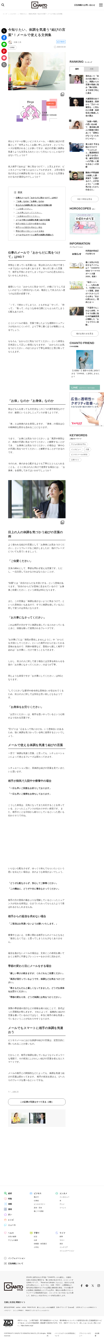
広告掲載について (15, 1263)
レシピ (11, 1220)
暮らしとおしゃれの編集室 (46, 1307)
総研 (10, 1193)
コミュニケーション (67, 1251)
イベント (63, 1208)
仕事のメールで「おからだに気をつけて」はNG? (37, 198)
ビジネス (13, 14)
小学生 (36, 1247)
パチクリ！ (8, 1310)
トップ (5, 14)
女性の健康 (12, 1236)
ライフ (62, 1233)
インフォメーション (16, 1258)
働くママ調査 (39, 1211)
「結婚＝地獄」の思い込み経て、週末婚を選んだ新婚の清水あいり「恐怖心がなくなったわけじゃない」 (92, 130)
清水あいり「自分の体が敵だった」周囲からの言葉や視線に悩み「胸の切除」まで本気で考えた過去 (92, 84)
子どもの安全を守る (78, 444)
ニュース (12, 1225)
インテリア (64, 1247)
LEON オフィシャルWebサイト (86, 1307)
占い (10, 1214)
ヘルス (11, 1233)
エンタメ (63, 1193)
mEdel (24, 1307)
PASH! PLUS (31, 1307)
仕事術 (12, 47)
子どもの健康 (13, 1240)
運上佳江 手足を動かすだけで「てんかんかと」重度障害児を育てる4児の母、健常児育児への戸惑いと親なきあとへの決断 (92, 155)
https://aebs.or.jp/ (27, 1326)
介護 (87, 449)
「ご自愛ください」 (24, 209)
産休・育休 (38, 1208)
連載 (10, 1204)
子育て (37, 1233)
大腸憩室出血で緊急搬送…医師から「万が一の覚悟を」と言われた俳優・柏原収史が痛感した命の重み (92, 107)
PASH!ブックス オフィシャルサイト (37, 1310)
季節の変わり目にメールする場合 (30, 231)
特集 (10, 1199)
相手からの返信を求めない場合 (29, 227)
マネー (62, 1240)
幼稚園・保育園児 (40, 1244)
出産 (35, 1240)
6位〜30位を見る (84, 199)
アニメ (62, 1204)
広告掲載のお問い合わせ (84, 5)
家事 (61, 1236)
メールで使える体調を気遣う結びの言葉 (33, 220)
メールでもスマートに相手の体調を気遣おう (35, 235)
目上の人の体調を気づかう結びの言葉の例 (34, 205)
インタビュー (76, 449)
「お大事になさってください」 (29, 213)
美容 (61, 1244)
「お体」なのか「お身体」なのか (30, 201)
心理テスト (75, 460)
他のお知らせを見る (84, 333)
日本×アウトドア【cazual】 (65, 1307)
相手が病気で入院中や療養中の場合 (31, 224)
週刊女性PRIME (9, 1307)
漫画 (10, 1209)
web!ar (18, 1307)
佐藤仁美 (15, 1091)
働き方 (36, 1197)
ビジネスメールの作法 (79, 454)
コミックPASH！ (18, 1310)
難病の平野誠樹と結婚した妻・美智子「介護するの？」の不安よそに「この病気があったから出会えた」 (92, 181)
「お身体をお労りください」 (28, 216)
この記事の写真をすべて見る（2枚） (37, 1102)
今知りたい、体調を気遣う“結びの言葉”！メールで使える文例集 (41, 14)
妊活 (35, 1236)
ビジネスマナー (39, 1204)
